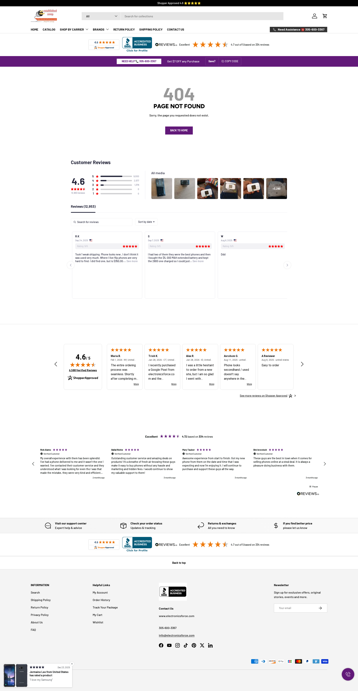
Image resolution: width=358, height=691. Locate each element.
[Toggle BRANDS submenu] (107, 29)
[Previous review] (56, 364)
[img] (83, 364)
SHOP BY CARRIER (72, 29)
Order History (101, 600)
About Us (37, 622)
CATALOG (49, 29)
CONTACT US (175, 29)
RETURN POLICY (124, 29)
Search (35, 592)
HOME (34, 29)
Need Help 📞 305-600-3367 (139, 61)
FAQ (33, 629)
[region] (179, 463)
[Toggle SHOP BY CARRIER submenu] (87, 29)
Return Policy (39, 607)
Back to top (179, 562)
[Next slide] (287, 265)
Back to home (179, 130)
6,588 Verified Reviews (83, 370)
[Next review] (302, 364)
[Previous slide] (70, 265)
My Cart (97, 614)
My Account (100, 592)
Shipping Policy (41, 600)
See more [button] (131, 261)
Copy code (231, 61)
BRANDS (98, 29)
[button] (325, 16)
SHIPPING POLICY (151, 29)
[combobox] (183, 16)
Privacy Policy (40, 614)
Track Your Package (105, 607)
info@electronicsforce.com (176, 635)
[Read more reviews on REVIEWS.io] (308, 494)
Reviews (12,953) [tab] (83, 206)
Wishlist (98, 622)
